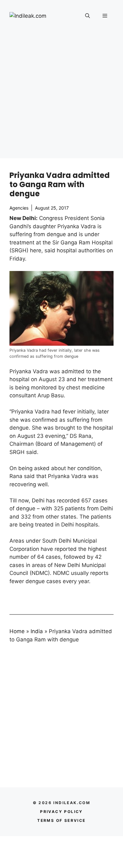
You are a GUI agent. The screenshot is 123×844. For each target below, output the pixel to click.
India (37, 631)
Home (17, 631)
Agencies (18, 208)
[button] (87, 15)
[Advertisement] (61, 96)
